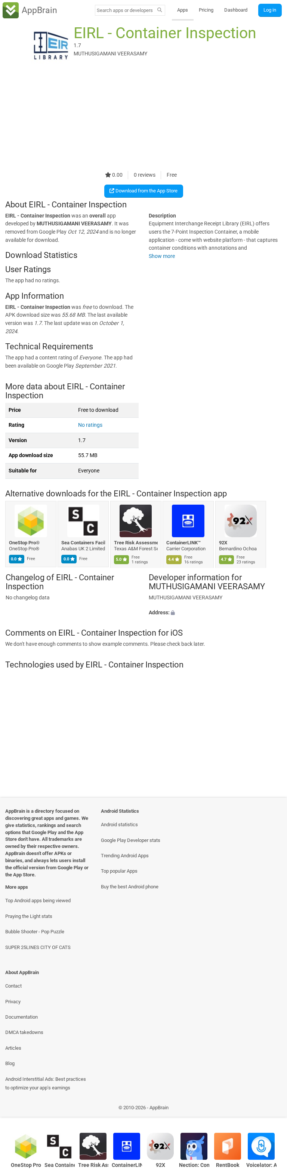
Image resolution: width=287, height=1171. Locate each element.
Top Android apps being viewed (38, 900)
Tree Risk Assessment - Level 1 (136, 542)
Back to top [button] (270, 1109)
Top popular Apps (119, 871)
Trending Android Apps (125, 855)
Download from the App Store (146, 191)
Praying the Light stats (28, 916)
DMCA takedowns (24, 1032)
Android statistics (119, 824)
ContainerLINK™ (184, 542)
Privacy (13, 1001)
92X (223, 542)
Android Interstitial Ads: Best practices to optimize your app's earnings (45, 1083)
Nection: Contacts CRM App (194, 1165)
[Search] (160, 10)
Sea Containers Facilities (83, 542)
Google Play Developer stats (130, 840)
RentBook (227, 1165)
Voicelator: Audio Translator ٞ (261, 1165)
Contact (13, 986)
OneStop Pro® (24, 542)
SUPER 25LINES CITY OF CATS (38, 947)
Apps (182, 10)
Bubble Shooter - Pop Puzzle (34, 931)
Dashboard (235, 10)
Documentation (21, 1017)
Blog (10, 1063)
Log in (269, 10)
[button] (215, 612)
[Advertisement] (143, 118)
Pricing (206, 10)
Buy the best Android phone (129, 886)
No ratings (90, 425)
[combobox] (124, 10)
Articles (13, 1048)
